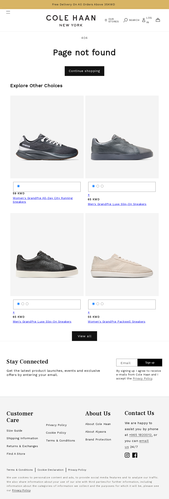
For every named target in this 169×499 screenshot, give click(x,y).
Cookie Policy (56, 432)
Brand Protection (98, 439)
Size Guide (14, 430)
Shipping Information (22, 438)
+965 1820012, (141, 435)
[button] (5, 20)
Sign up (149, 362)
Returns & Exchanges (22, 446)
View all (85, 336)
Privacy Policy (142, 378)
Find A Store (16, 453)
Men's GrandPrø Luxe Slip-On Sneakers (117, 204)
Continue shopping (84, 71)
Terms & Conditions (60, 440)
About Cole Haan (98, 424)
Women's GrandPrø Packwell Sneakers (116, 321)
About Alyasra (95, 431)
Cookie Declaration (51, 469)
